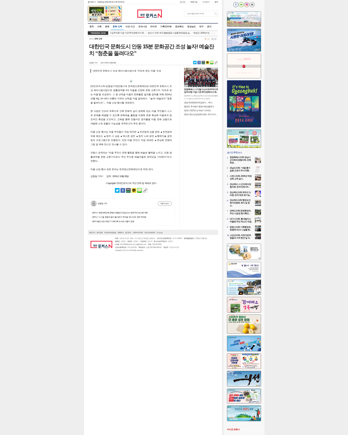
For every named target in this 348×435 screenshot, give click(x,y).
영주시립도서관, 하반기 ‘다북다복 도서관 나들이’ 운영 (113, 221)
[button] (244, 139)
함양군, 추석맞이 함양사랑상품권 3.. (199, 106)
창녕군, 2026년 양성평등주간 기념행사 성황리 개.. (207, 33)
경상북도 (179, 26)
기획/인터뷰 (166, 26)
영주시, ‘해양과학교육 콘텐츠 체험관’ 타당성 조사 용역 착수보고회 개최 (120, 213)
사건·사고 (130, 26)
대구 (201, 26)
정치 (91, 26)
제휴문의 (121, 232)
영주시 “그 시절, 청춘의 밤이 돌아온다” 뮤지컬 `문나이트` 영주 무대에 (119, 217)
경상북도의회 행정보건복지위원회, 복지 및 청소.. (240, 203)
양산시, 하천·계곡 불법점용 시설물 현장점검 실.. (161, 33)
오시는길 (159, 232)
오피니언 (142, 26)
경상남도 (191, 26)
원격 (216, 2)
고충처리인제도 (138, 232)
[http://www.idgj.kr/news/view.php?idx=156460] (216, 62)
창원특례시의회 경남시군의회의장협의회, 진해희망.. (240, 160)
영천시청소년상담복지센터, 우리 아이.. (200, 114)
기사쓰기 (205, 2)
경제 (107, 26)
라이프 (153, 26)
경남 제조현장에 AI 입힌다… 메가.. (198, 102)
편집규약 (92, 232)
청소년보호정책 (150, 232)
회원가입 (193, 2)
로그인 (182, 2)
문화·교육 (117, 26)
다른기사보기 (164, 204)
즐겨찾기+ (92, 2)
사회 (99, 26)
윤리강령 (100, 232)
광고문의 (128, 232)
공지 (209, 26)
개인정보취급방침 (110, 232)
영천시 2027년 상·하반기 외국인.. (197, 110)
